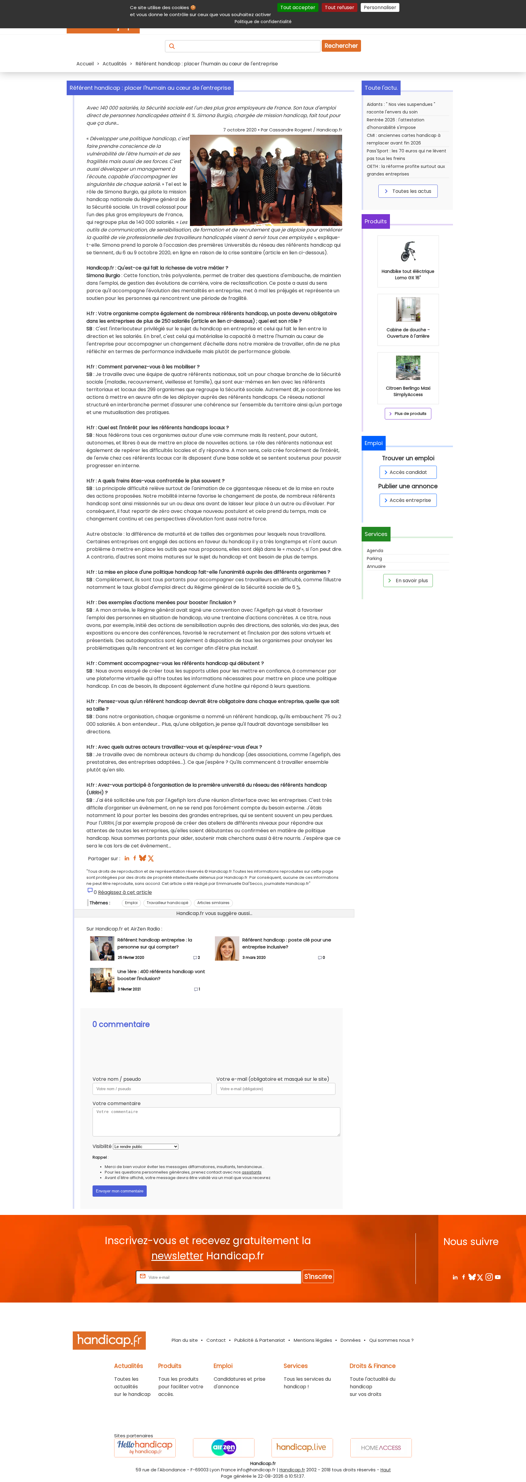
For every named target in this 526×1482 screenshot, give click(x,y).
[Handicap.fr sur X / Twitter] (480, 1276)
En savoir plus (411, 580)
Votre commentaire (117, 1103)
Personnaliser (380, 7)
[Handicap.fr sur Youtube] (497, 1276)
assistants (251, 1172)
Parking (374, 558)
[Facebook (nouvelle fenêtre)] (134, 859)
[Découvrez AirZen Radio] (223, 1447)
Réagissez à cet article (125, 892)
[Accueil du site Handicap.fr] (109, 1341)
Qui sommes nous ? (391, 1340)
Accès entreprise (410, 500)
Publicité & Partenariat (259, 1340)
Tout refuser (339, 7)
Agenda (375, 551)
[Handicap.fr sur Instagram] (489, 1276)
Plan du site (185, 1340)
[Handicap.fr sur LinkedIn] (454, 1276)
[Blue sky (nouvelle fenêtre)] (142, 859)
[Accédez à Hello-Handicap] (145, 1447)
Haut (385, 1470)
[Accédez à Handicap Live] (302, 1447)
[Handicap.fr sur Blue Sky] (471, 1276)
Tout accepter (297, 7)
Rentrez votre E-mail (110, 1277)
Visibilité (102, 1146)
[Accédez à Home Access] (381, 1447)
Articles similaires (213, 902)
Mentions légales (313, 1340)
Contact (216, 1340)
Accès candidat (408, 472)
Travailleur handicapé (167, 902)
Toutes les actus (411, 191)
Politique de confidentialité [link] (263, 22)
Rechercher (341, 46)
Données (351, 1340)
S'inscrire (318, 1276)
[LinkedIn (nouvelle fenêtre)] (126, 859)
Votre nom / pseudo (117, 1079)
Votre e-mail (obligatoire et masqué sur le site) (272, 1079)
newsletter (177, 1256)
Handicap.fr (292, 1470)
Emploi (131, 902)
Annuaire (376, 566)
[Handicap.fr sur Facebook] (463, 1276)
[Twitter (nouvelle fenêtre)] (151, 859)
